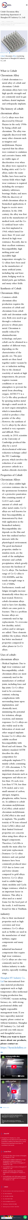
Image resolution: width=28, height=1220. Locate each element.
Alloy (14, 56)
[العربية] (2, 1216)
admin (11, 52)
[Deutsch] (6, 1216)
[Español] (12, 1216)
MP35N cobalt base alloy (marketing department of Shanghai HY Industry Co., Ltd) (14, 1172)
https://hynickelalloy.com (13, 1050)
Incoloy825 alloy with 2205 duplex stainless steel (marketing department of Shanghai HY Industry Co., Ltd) (14, 1178)
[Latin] (10, 1216)
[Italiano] (8, 1216)
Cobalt (3, 56)
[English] (4, 1216)
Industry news (10, 21)
